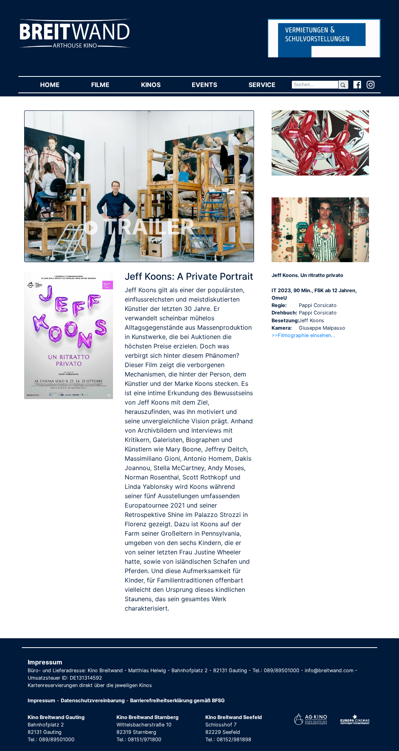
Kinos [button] (158, 85)
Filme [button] (108, 85)
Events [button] (212, 85)
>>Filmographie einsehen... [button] (303, 335)
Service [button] (270, 85)
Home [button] (57, 85)
